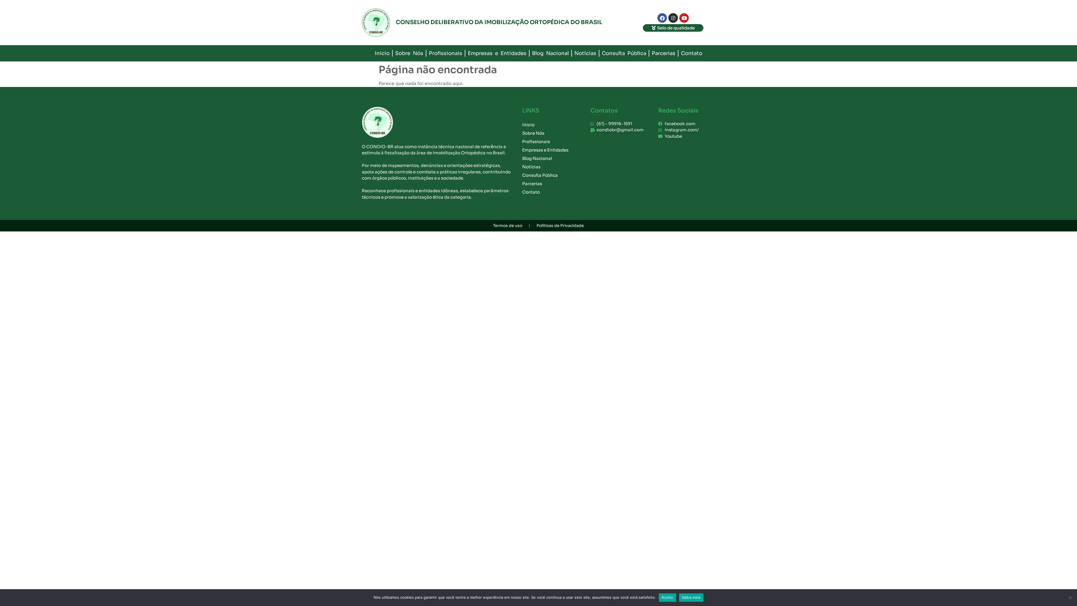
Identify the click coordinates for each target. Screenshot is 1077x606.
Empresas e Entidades (497, 53)
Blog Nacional (550, 53)
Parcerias (663, 53)
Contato (691, 53)
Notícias (585, 53)
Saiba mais (691, 597)
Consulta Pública (624, 53)
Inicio (382, 53)
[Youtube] (684, 18)
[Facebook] (662, 18)
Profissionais (445, 53)
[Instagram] (673, 18)
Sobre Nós (409, 53)
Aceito (667, 597)
